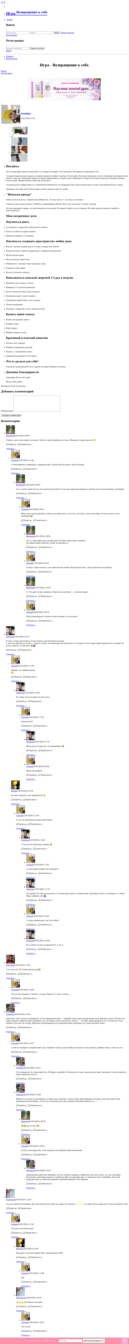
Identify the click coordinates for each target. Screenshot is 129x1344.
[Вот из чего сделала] (12, 136)
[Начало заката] (19, 144)
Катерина (10, 965)
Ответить (11, 449)
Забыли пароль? (67, 33)
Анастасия (10, 1199)
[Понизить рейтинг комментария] (24, 444)
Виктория (10, 436)
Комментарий (7, 411)
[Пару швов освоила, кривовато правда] (19, 153)
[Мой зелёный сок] (19, 134)
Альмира (26, 113)
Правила (9, 56)
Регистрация (11, 35)
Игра (26, 13)
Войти (9, 20)
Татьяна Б (10, 1014)
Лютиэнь (10, 637)
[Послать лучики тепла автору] (11, 444)
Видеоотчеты (12, 59)
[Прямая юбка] (19, 161)
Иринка (14, 791)
